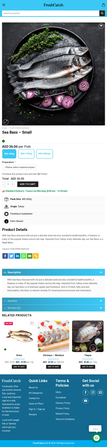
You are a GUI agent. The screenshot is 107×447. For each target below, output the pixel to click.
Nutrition (12, 301)
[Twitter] (11, 256)
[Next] (103, 347)
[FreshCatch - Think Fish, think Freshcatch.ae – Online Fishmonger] (53, 5)
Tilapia (87, 355)
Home (4, 128)
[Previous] (4, 347)
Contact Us (34, 398)
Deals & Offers (36, 403)
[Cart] (103, 5)
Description (14, 272)
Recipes (33, 414)
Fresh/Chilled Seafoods (19, 128)
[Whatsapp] (23, 256)
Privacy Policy (63, 408)
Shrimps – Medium (53, 355)
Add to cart (28, 184)
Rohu (19, 355)
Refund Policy (62, 413)
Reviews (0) (14, 308)
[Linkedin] (17, 256)
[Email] (29, 256)
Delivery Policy (63, 403)
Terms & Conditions (65, 419)
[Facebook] (5, 256)
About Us (33, 387)
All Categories (36, 393)
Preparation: (8, 162)
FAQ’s (58, 392)
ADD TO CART (19, 367)
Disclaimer (61, 397)
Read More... (8, 242)
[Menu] (3, 4)
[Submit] (102, 13)
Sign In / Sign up (37, 409)
